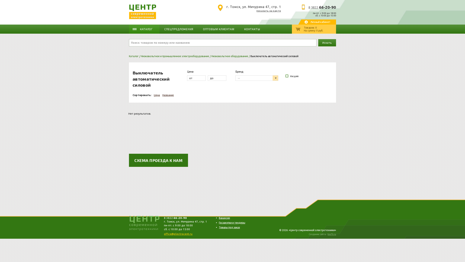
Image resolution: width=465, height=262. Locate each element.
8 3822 (322, 7)
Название (168, 95)
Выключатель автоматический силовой (274, 56)
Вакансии (224, 218)
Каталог (146, 29)
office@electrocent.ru (178, 234)
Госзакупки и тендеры (232, 222)
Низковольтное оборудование (229, 56)
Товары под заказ (229, 227)
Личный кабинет (320, 22)
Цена (157, 95)
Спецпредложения (178, 29)
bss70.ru (332, 234)
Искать (327, 42)
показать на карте (268, 10)
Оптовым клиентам (218, 29)
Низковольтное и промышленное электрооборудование (175, 56)
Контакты (252, 29)
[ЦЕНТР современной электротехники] (142, 18)
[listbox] (256, 78)
